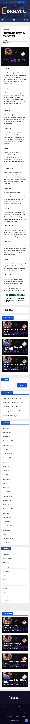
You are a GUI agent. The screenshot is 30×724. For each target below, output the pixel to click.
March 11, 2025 (10, 630)
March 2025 (6, 428)
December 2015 (8, 521)
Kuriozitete (6, 571)
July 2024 (6, 462)
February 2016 (7, 517)
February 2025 (7, 432)
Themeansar (15, 708)
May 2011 (6, 543)
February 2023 (7, 496)
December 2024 (8, 441)
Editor (6, 40)
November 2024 (8, 445)
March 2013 (6, 534)
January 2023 (7, 500)
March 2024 (7, 479)
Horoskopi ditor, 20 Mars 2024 (10, 300)
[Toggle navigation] (14, 20)
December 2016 (8, 509)
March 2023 (6, 492)
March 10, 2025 (10, 648)
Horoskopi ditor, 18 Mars (20, 299)
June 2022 (6, 504)
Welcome (6, 712)
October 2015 (7, 530)
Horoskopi (5, 29)
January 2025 (7, 436)
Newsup (25, 706)
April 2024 (6, 475)
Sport (4, 592)
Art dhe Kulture (7, 558)
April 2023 (6, 487)
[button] (24, 20)
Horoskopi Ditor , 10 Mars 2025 (13, 348)
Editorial (12, 712)
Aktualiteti (6, 554)
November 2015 (8, 526)
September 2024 (8, 453)
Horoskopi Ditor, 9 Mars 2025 (15, 365)
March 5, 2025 (10, 684)
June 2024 (6, 466)
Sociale (5, 588)
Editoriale (6, 562)
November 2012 (8, 538)
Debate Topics (15, 720)
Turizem (5, 596)
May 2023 (6, 483)
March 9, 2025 (10, 666)
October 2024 (7, 449)
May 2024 (6, 470)
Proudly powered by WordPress (10, 706)
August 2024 (7, 458)
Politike (5, 579)
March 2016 (6, 513)
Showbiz (5, 584)
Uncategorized (7, 601)
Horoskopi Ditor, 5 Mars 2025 (12, 411)
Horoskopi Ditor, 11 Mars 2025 (15, 330)
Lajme (4, 575)
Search (5, 380)
